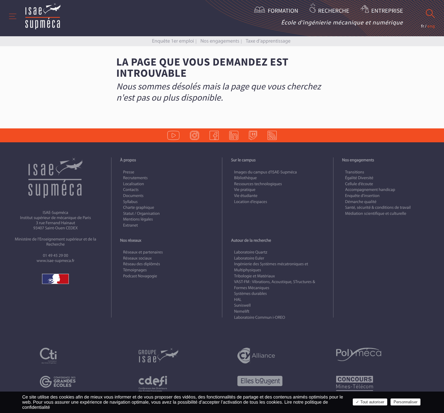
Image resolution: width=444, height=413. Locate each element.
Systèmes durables (250, 293)
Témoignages (135, 270)
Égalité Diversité (359, 177)
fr (422, 26)
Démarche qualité (361, 201)
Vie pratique (245, 189)
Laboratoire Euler (249, 258)
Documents (133, 195)
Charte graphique (138, 207)
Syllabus (130, 201)
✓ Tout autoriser (370, 402)
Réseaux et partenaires (143, 252)
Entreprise (387, 11)
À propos (128, 160)
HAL (237, 299)
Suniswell (242, 305)
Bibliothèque (245, 177)
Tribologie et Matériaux (254, 276)
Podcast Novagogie (140, 276)
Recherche (333, 11)
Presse (128, 172)
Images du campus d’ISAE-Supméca (265, 172)
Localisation (133, 183)
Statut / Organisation (141, 213)
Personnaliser (405, 402)
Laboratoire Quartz (250, 252)
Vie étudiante (245, 195)
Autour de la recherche (251, 240)
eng (431, 26)
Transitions (354, 172)
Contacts (131, 189)
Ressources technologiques (258, 183)
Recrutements (135, 177)
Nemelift (241, 311)
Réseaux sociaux (137, 258)
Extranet (130, 225)
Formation (283, 11)
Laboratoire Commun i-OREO (259, 317)
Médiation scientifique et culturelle (375, 213)
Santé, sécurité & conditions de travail (378, 207)
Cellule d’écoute (359, 183)
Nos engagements (219, 41)
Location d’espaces (250, 201)
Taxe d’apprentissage (268, 41)
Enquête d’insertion (362, 195)
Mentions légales (138, 219)
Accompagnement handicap (370, 189)
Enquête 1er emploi (173, 41)
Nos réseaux (130, 240)
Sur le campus (243, 160)
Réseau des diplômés (141, 263)
